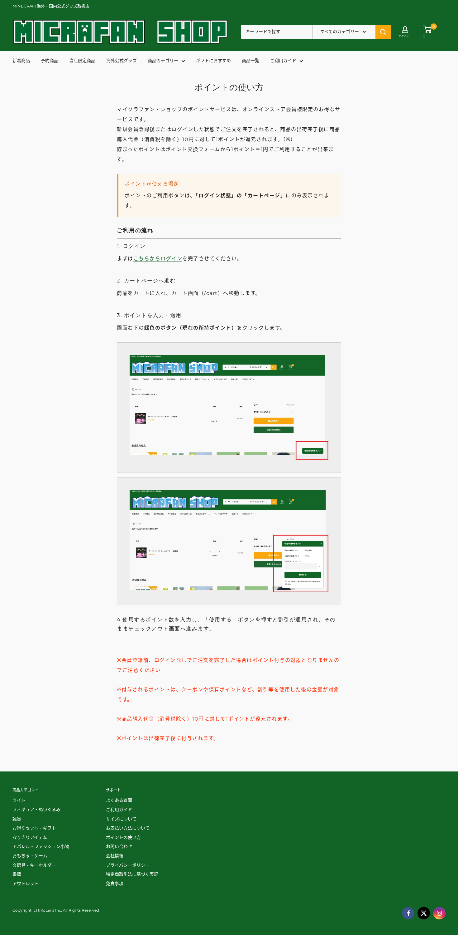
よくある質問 (119, 800)
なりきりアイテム (29, 837)
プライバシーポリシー (128, 865)
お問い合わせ (119, 846)
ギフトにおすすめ (213, 61)
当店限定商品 (82, 61)
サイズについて (121, 819)
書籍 (16, 874)
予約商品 (49, 61)
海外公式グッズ (121, 61)
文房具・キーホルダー (34, 865)
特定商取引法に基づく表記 (132, 874)
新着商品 (21, 61)
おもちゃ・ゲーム (29, 856)
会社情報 (114, 856)
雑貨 (16, 819)
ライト (19, 800)
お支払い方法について (128, 828)
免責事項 (114, 883)
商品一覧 (250, 61)
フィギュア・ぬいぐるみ (36, 809)
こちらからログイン (158, 259)
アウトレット (25, 883)
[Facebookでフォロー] (408, 913)
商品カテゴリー (163, 61)
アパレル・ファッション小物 (40, 846)
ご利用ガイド (283, 61)
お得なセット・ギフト (34, 828)
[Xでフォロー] (423, 913)
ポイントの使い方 (123, 837)
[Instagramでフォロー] (439, 913)
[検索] (383, 32)
